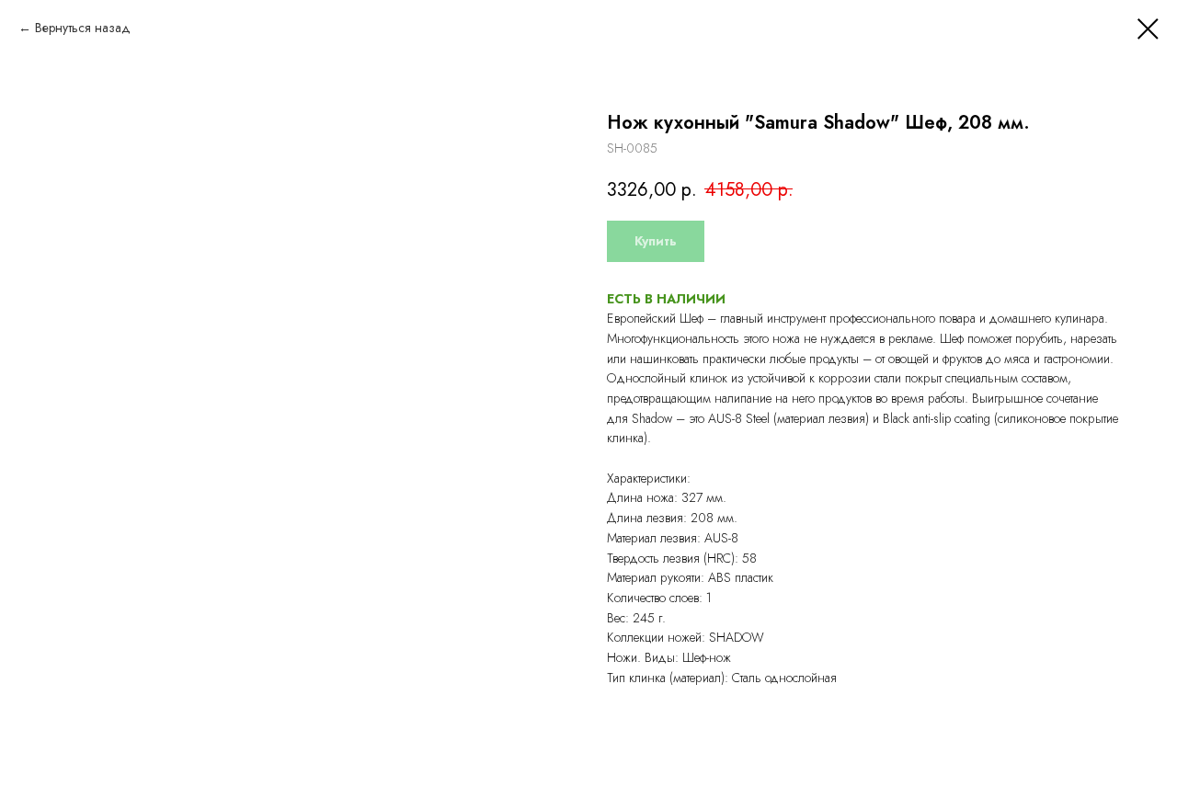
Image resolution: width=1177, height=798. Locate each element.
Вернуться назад (83, 27)
